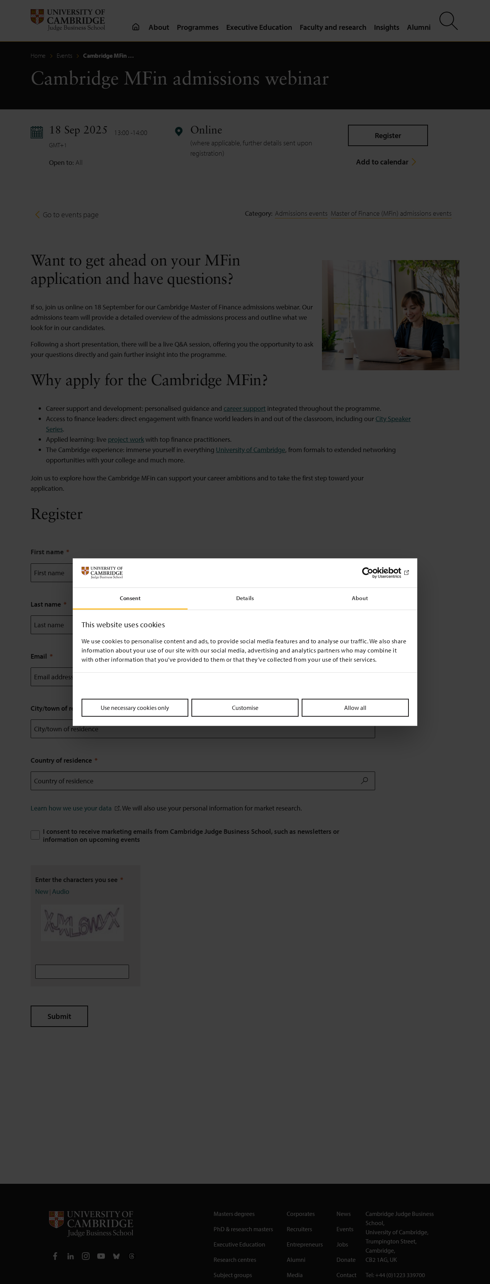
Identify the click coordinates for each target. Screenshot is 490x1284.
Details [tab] (245, 598)
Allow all (355, 707)
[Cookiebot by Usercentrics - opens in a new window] (375, 573)
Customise (245, 707)
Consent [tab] (130, 598)
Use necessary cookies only (135, 707)
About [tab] (360, 598)
